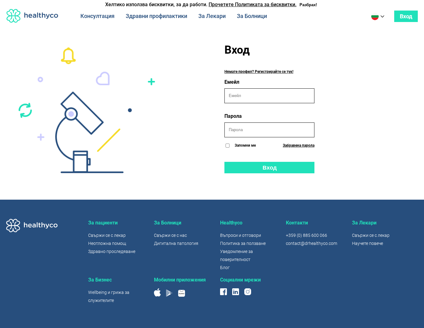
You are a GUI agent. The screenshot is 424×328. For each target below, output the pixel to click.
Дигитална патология (176, 243)
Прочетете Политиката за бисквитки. (252, 4)
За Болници (252, 16)
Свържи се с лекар (107, 235)
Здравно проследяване (111, 251)
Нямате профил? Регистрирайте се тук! (258, 71)
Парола (233, 116)
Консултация (97, 16)
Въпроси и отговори (240, 235)
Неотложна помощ (107, 243)
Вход (406, 16)
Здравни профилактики (156, 16)
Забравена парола (298, 145)
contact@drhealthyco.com (311, 243)
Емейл (231, 82)
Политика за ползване (243, 243)
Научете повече (367, 243)
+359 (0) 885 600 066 (306, 235)
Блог (225, 267)
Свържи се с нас (170, 235)
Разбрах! (308, 4)
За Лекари (212, 16)
